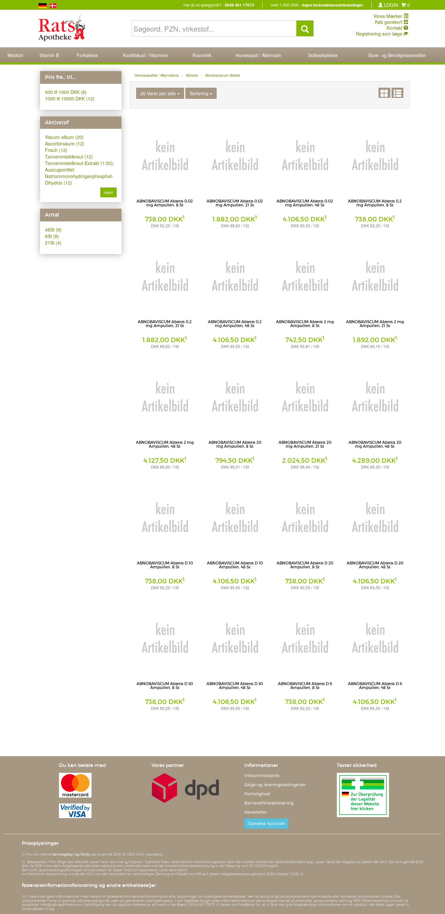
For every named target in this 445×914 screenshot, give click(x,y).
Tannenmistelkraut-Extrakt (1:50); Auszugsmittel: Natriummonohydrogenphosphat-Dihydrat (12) (79, 173)
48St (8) (53, 229)
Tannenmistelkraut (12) (69, 156)
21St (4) (53, 242)
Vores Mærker (388, 16)
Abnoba (192, 75)
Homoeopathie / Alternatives (157, 75)
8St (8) (52, 236)
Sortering (200, 93)
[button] (405, 5)
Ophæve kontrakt (266, 823)
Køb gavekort (389, 22)
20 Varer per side (158, 93)
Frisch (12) (56, 150)
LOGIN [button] (390, 5)
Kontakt (395, 27)
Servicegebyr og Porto (71, 854)
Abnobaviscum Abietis (222, 75)
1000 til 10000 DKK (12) (69, 98)
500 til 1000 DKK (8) (66, 92)
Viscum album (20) (64, 137)
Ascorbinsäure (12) (64, 143)
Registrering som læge (380, 33)
